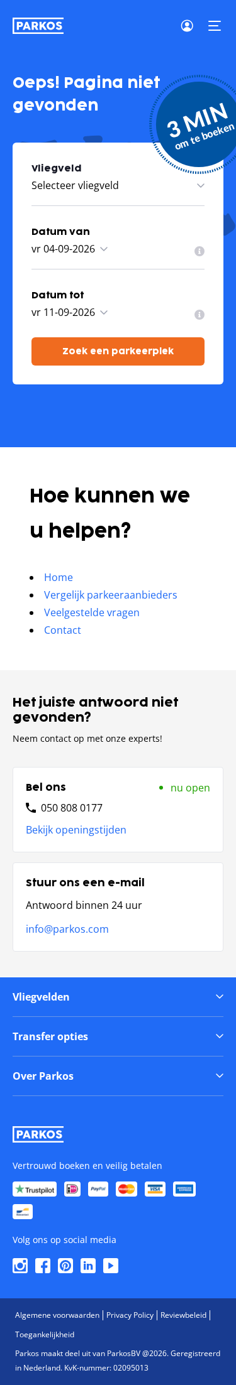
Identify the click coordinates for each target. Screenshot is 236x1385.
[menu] (199, 251)
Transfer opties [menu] (50, 1036)
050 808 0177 (72, 808)
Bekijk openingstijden (76, 830)
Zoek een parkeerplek (118, 351)
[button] (214, 25)
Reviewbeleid (183, 1315)
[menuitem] (199, 251)
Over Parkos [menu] (43, 1076)
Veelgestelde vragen (92, 612)
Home (58, 577)
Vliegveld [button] (56, 168)
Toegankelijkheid (44, 1334)
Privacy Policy (130, 1315)
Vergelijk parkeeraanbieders (110, 595)
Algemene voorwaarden (57, 1315)
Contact (62, 630)
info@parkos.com (67, 929)
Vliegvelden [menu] (41, 997)
